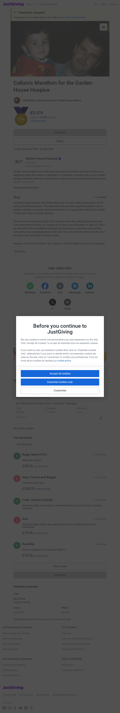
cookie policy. (65, 360)
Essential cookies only (60, 382)
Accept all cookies (60, 373)
